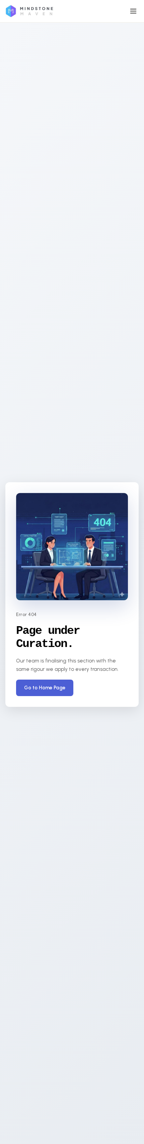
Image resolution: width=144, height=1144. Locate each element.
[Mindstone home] (29, 11)
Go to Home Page (44, 688)
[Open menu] (133, 11)
